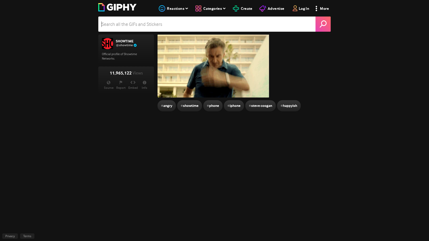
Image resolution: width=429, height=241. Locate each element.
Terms (27, 236)
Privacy (10, 236)
